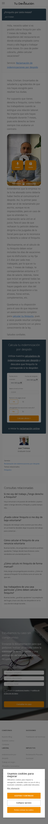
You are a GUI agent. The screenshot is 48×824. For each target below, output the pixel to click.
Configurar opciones (24, 803)
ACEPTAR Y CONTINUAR (23, 796)
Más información (13, 788)
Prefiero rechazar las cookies (24, 810)
